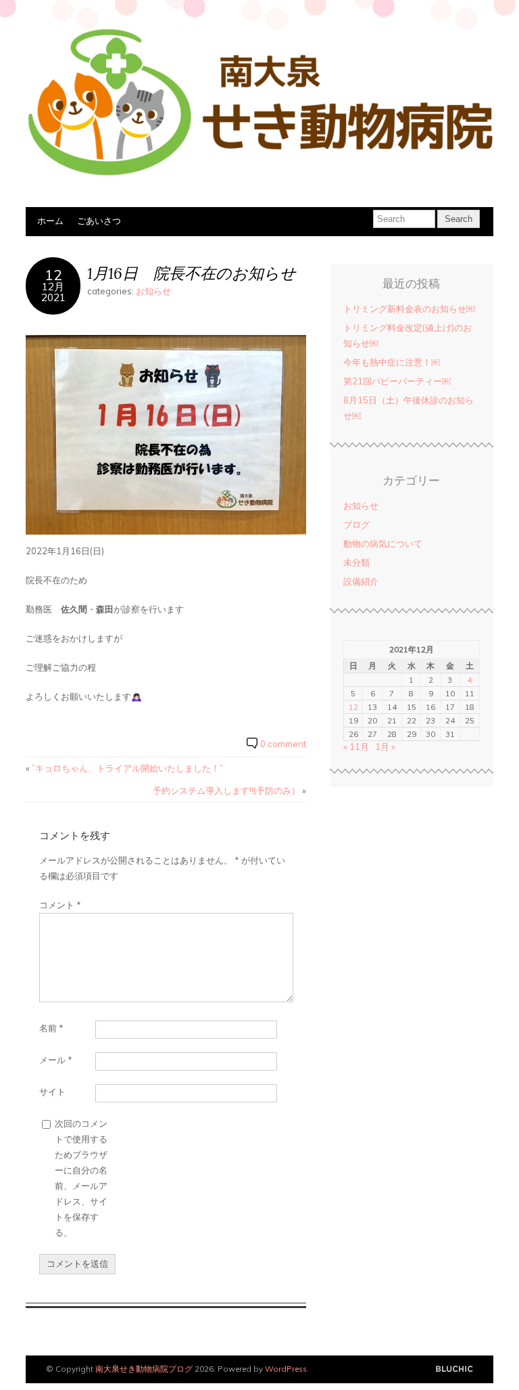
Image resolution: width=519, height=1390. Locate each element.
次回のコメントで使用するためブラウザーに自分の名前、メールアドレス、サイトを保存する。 (81, 1178)
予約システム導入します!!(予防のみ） (226, 790)
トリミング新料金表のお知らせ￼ (409, 308)
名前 (51, 1028)
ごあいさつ (99, 220)
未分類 (356, 562)
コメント (60, 904)
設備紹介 (360, 581)
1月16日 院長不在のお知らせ (191, 273)
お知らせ (153, 291)
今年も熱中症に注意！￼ (391, 362)
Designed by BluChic (454, 1369)
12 (53, 274)
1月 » (385, 746)
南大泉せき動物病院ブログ (144, 1369)
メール (55, 1059)
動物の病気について (382, 543)
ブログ (356, 524)
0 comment (283, 743)
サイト (52, 1091)
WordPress (286, 1369)
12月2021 (53, 291)
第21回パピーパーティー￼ (397, 381)
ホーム (50, 220)
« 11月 (356, 746)
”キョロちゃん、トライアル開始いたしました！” (127, 768)
